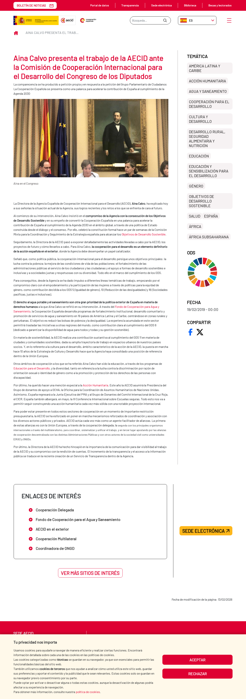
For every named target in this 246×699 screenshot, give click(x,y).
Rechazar (197, 673)
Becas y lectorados (220, 5)
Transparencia (130, 5)
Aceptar (197, 659)
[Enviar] (165, 20)
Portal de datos (99, 5)
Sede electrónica (161, 5)
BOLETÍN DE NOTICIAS (31, 5)
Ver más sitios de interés (90, 573)
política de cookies (88, 692)
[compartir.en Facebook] (190, 332)
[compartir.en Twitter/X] (199, 332)
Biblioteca (190, 5)
